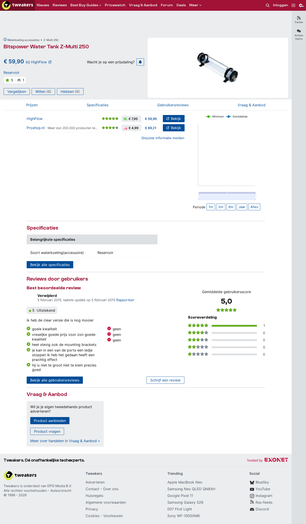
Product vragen (47, 431)
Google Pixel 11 (180, 495)
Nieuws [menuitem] (43, 5)
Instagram (264, 495)
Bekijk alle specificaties (50, 264)
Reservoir (11, 72)
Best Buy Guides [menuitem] (84, 5)
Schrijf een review (165, 380)
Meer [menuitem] (193, 5)
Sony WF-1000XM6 (183, 515)
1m (211, 207)
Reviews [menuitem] (60, 5)
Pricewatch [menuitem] (115, 5)
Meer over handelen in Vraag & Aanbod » (65, 441)
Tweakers (11, 486)
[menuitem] (267, 5)
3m (220, 207)
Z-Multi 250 (50, 40)
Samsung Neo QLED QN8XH (191, 489)
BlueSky (262, 482)
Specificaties (97, 105)
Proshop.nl (36, 128)
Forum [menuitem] (167, 5)
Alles (254, 207)
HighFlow (35, 118)
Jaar (242, 207)
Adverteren (95, 482)
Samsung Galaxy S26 (185, 502)
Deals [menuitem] (181, 5)
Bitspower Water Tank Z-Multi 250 (46, 47)
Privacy (92, 509)
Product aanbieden (50, 420)
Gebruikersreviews (173, 105)
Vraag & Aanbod (251, 105)
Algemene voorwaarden (106, 502)
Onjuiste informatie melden (162, 138)
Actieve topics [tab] (299, 37)
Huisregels (94, 495)
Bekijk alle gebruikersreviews (54, 380)
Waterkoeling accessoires (23, 40)
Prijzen (32, 105)
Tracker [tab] (299, 22)
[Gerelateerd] (5, 39)
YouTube (263, 489)
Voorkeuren (113, 515)
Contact (92, 489)
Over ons (110, 489)
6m (230, 207)
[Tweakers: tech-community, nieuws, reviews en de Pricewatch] (17, 5)
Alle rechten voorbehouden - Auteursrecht (37, 490)
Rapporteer (125, 300)
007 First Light (179, 509)
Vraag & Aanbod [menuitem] (143, 5)
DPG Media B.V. (59, 486)
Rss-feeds (264, 502)
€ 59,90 (151, 119)
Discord (262, 509)
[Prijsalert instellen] (140, 62)
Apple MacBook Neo (184, 482)
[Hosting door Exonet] (267, 460)
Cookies (92, 515)
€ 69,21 (150, 128)
